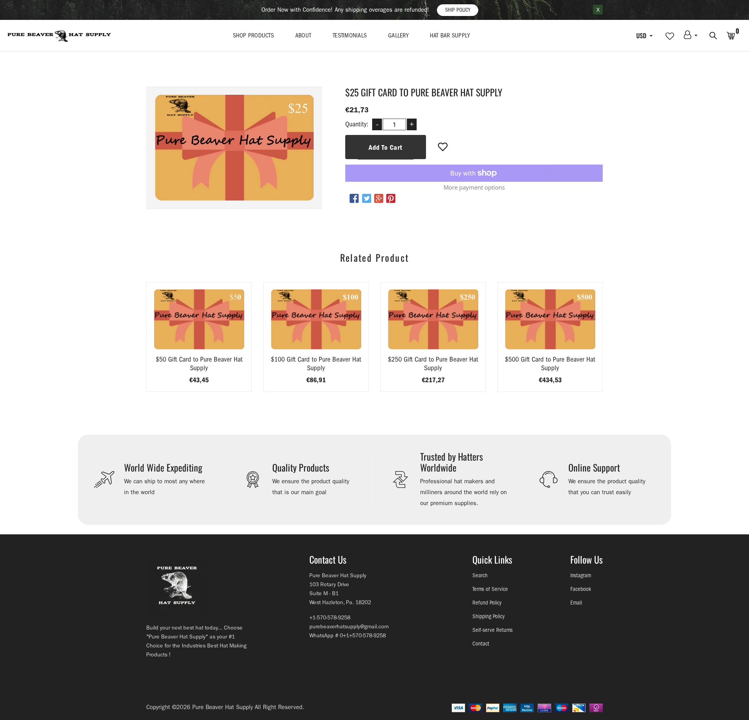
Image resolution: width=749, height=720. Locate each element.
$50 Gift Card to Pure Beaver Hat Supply (199, 363)
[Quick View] (219, 331)
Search (480, 575)
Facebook (580, 589)
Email (576, 602)
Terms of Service (490, 589)
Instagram (580, 575)
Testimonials (350, 35)
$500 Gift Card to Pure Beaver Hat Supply (550, 363)
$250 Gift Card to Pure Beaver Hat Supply (433, 363)
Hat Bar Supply (450, 35)
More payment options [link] (474, 187)
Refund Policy (487, 602)
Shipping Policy (488, 616)
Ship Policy (457, 10)
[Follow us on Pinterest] (391, 199)
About (303, 35)
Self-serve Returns (492, 630)
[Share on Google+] (379, 199)
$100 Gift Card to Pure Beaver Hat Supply (316, 363)
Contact (480, 643)
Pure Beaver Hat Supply (222, 707)
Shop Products (253, 35)
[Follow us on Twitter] (366, 199)
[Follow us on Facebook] (354, 199)
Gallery (398, 35)
